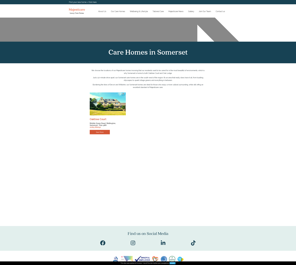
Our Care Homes (118, 11)
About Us (102, 11)
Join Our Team (205, 11)
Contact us (220, 11)
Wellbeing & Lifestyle (139, 11)
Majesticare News (175, 11)
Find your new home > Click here (83, 2)
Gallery (191, 11)
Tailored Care (158, 11)
